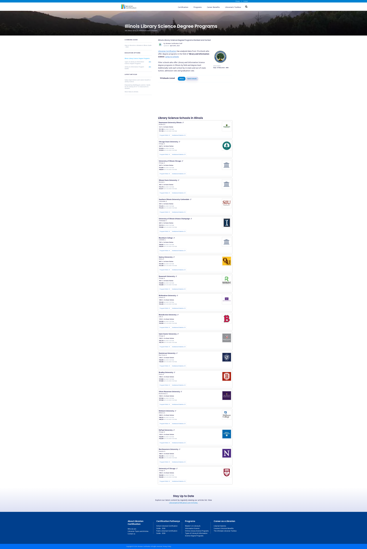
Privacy (238, 1)
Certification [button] (183, 7)
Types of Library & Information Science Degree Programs (134, 62)
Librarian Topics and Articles (138, 531)
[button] (233, 7)
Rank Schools (192, 79)
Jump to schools (172, 56)
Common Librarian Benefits (224, 528)
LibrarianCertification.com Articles (183, 503)
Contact (245, 1)
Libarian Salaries (220, 526)
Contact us (131, 534)
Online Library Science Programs (197, 531)
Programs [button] (198, 7)
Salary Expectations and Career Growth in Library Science (138, 80)
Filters (181, 79)
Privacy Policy (167, 546)
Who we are (132, 529)
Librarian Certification (167, 51)
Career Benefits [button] (213, 7)
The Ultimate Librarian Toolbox (225, 531)
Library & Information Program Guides (134, 67)
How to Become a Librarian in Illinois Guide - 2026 (138, 46)
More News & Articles (131, 92)
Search (246, 6)
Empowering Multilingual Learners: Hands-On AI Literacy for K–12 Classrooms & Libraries (138, 86)
